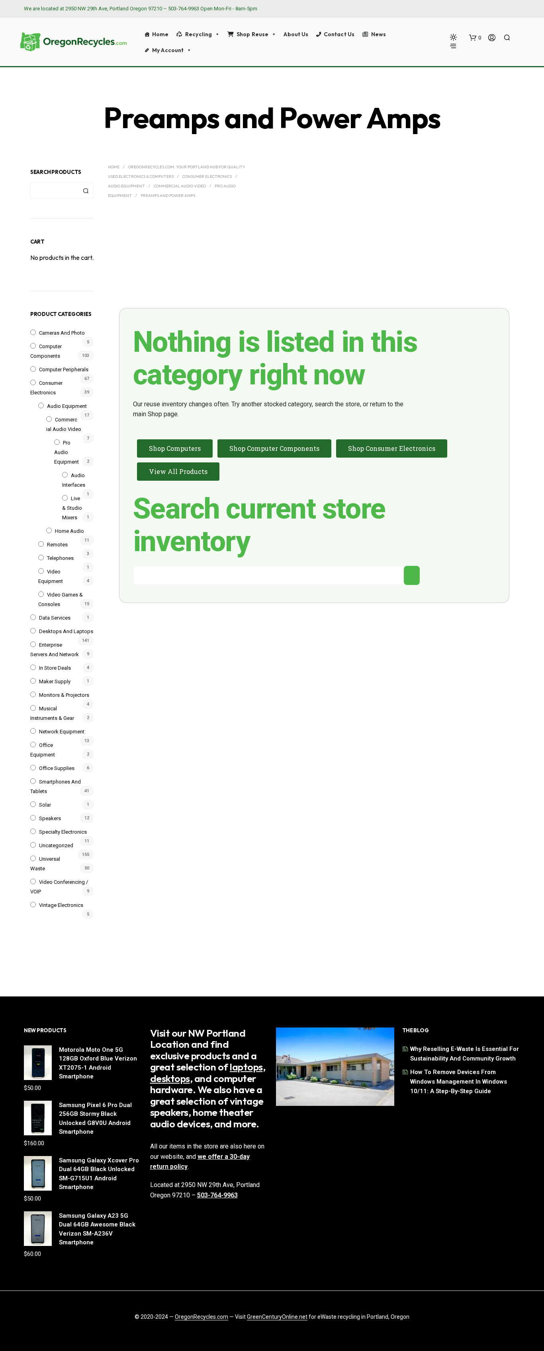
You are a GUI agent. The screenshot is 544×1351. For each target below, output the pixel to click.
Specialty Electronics (63, 832)
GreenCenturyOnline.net (277, 1317)
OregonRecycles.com (201, 1317)
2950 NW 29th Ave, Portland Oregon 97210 (113, 9)
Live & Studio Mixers (72, 508)
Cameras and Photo (62, 333)
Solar (45, 805)
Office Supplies (56, 768)
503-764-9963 (183, 9)
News (378, 34)
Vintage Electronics (61, 905)
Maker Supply (54, 681)
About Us (296, 34)
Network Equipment (61, 732)
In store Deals (55, 668)
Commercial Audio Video (180, 186)
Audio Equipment (67, 406)
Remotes (57, 545)
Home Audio (69, 531)
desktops (170, 1078)
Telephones (60, 558)
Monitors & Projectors (64, 695)
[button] (475, 38)
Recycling (198, 34)
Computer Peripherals (63, 369)
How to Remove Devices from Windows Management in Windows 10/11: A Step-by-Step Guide (458, 1081)
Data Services (54, 618)
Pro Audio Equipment (66, 452)
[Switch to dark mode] (453, 37)
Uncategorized (56, 845)
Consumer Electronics (207, 176)
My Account (168, 50)
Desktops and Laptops (66, 631)
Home (160, 34)
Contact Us (339, 34)
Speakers (50, 818)
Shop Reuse (252, 34)
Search (86, 191)
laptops (246, 1067)
